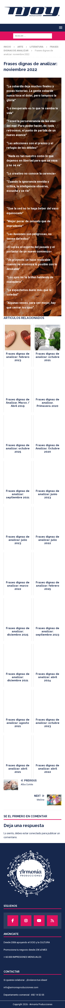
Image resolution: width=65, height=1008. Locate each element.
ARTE (20, 46)
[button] (60, 27)
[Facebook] (12, 920)
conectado (35, 833)
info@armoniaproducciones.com (21, 987)
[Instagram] (26, 920)
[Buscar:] (32, 35)
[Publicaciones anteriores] (52, 920)
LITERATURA (36, 46)
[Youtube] (39, 920)
